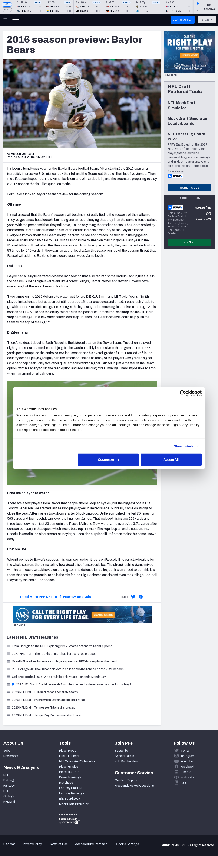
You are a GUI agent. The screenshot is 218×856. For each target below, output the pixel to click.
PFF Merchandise (126, 761)
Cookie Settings (127, 844)
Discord (186, 772)
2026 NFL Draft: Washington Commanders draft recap (49, 699)
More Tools (189, 187)
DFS (6, 791)
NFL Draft (10, 801)
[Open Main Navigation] (5, 19)
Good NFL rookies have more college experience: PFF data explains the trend (64, 661)
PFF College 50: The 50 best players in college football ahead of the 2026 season (68, 669)
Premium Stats (69, 772)
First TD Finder (69, 756)
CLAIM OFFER (182, 19)
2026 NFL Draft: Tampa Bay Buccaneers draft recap (47, 715)
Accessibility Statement (92, 844)
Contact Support (127, 780)
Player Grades (68, 766)
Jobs (6, 750)
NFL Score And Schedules (77, 761)
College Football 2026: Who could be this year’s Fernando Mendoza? (59, 676)
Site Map (9, 844)
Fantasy (9, 785)
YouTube (187, 761)
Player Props (67, 750)
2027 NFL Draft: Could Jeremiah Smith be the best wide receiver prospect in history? (73, 684)
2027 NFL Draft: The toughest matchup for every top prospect (55, 653)
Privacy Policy (32, 844)
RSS (184, 782)
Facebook (187, 766)
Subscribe (122, 750)
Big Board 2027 (69, 798)
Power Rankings (70, 777)
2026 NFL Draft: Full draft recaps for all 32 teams (45, 692)
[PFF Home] (16, 20)
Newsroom (10, 756)
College (8, 796)
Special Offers (124, 756)
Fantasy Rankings (71, 793)
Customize (106, 459)
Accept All (171, 459)
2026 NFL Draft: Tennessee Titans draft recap (43, 707)
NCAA (7, 9)
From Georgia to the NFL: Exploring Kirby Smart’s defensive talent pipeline (62, 646)
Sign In (207, 19)
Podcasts (187, 777)
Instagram (187, 756)
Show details (183, 446)
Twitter (186, 750)
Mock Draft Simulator (73, 804)
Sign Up (189, 242)
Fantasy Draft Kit (71, 788)
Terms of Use (58, 844)
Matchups (66, 782)
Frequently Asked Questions (134, 785)
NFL (7, 4)
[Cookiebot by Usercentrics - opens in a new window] (183, 393)
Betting (8, 780)
